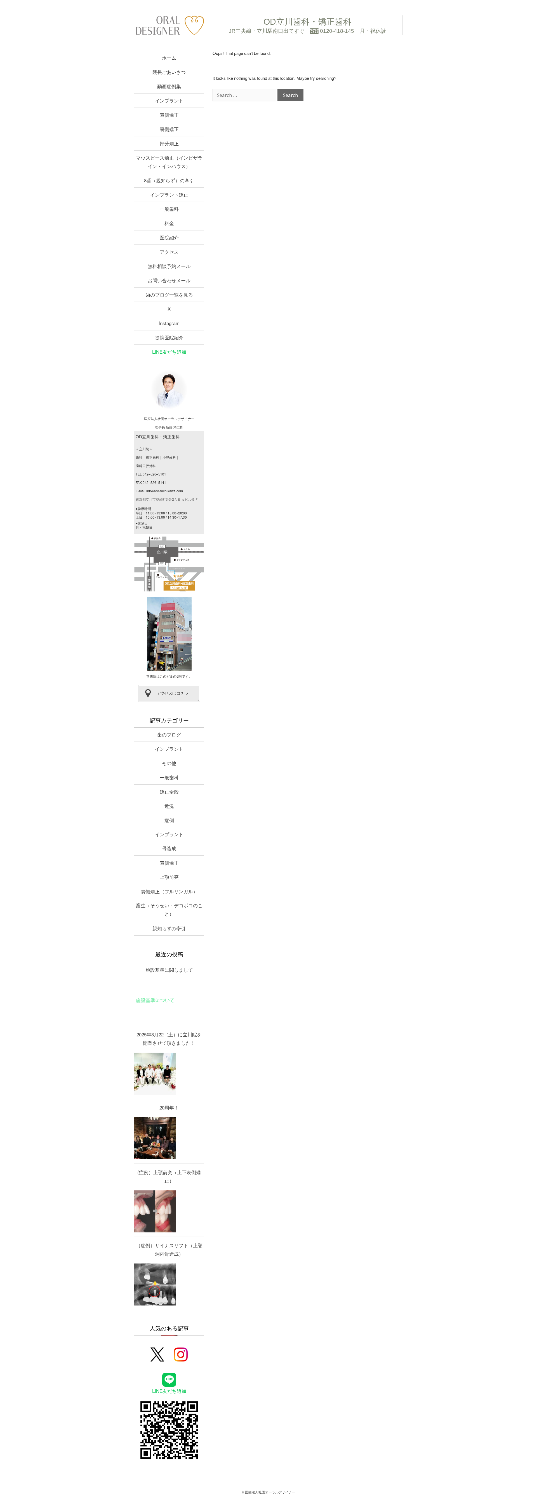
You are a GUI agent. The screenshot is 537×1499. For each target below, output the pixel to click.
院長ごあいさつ (169, 71)
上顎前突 (169, 876)
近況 (169, 805)
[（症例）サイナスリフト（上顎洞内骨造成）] (155, 1284)
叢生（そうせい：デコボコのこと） (169, 909)
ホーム (169, 57)
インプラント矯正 (169, 194)
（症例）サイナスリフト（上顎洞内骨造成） (169, 1249)
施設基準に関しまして (169, 969)
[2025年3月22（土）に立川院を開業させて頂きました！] (155, 1073)
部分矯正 (169, 143)
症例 (169, 820)
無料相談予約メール (169, 265)
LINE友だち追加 (169, 351)
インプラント (169, 100)
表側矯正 (169, 114)
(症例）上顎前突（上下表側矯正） (169, 1176)
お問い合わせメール (169, 280)
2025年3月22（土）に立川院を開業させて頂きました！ (169, 1038)
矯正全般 (169, 791)
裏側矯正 (169, 128)
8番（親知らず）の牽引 (169, 180)
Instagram (169, 323)
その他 (169, 762)
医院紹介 (169, 237)
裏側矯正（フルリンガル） (169, 891)
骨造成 (169, 848)
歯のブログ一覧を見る (169, 294)
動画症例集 (169, 86)
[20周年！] (155, 1138)
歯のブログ (169, 734)
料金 (169, 223)
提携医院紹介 (169, 337)
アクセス (169, 251)
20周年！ (169, 1107)
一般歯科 (169, 208)
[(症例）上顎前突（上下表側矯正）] (155, 1211)
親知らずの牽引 (169, 928)
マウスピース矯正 (169, 161)
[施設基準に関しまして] (155, 1000)
